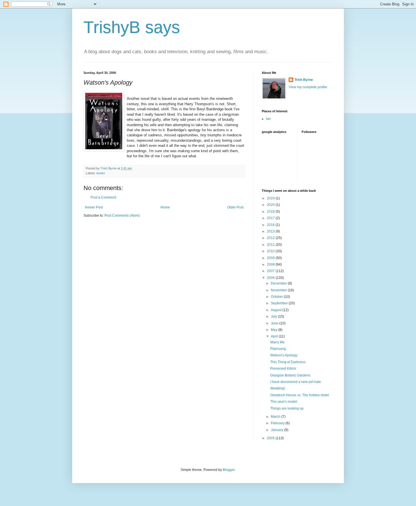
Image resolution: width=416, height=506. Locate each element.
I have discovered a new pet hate (295, 382)
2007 (271, 271)
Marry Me (277, 342)
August (276, 310)
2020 (271, 205)
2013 (271, 231)
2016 (271, 225)
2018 (271, 212)
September (280, 303)
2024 (271, 198)
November (279, 290)
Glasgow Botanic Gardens (290, 375)
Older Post (235, 207)
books (101, 173)
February (278, 423)
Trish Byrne (303, 80)
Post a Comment (103, 197)
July (274, 316)
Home (165, 207)
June (275, 323)
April (275, 336)
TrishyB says (131, 27)
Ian (268, 119)
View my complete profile (308, 87)
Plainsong (278, 349)
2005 (271, 438)
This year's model (283, 402)
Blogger (229, 470)
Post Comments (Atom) (122, 216)
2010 (271, 251)
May (274, 330)
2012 (271, 238)
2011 (271, 245)
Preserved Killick (283, 369)
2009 (271, 258)
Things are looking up (287, 408)
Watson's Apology (283, 355)
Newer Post (94, 207)
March (276, 417)
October (277, 297)
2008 (271, 264)
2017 (271, 218)
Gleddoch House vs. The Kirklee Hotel (299, 395)
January (277, 430)
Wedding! (277, 388)
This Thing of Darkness (288, 362)
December (279, 283)
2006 (271, 278)
